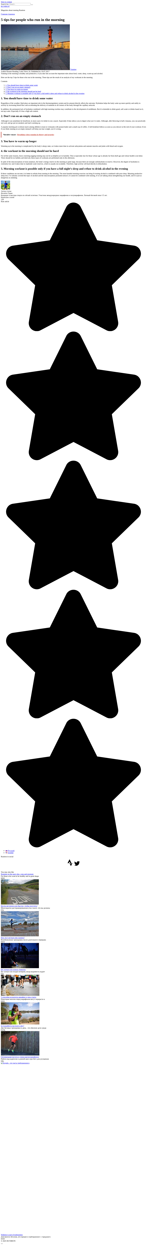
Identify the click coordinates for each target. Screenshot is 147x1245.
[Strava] (70, 866)
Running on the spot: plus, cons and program (17, 874)
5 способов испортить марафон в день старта (18, 997)
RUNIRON (5, 6)
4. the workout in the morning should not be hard (23, 91)
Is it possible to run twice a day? (12, 1026)
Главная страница (8, 14)
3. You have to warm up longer (17, 89)
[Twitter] (77, 866)
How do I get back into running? (13, 938)
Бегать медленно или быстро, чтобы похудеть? (19, 906)
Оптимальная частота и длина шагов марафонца (20, 1057)
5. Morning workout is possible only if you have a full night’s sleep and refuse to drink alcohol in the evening (45, 93)
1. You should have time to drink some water (22, 85)
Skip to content (6, 2)
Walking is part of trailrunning (12, 1235)
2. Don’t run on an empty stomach (18, 87)
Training (73, 69)
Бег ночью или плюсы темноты (13, 970)
